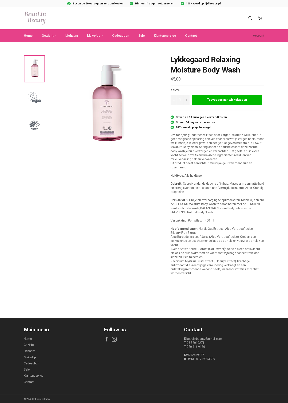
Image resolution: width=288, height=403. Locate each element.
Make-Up (94, 36)
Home (28, 36)
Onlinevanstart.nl (41, 399)
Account (258, 35)
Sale (141, 36)
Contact (191, 36)
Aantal (176, 90)
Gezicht (48, 36)
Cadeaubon (120, 36)
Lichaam (71, 36)
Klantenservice (165, 36)
